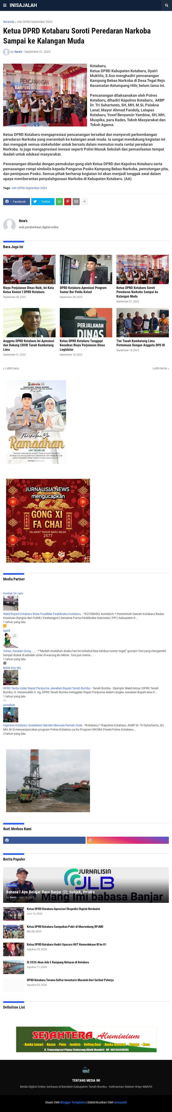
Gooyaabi (120, 1102)
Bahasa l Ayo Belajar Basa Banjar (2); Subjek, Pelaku (50, 891)
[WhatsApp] (59, 201)
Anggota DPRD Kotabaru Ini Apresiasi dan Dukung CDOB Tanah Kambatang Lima (28, 345)
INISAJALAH (23, 5)
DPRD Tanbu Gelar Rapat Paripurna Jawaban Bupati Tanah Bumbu (46, 688)
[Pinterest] (67, 201)
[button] (5, 5)
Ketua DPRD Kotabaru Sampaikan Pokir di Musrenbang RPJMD (65, 927)
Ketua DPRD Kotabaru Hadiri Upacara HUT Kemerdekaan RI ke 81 (67, 944)
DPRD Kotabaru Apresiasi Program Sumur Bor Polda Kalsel (83, 290)
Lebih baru (12, 368)
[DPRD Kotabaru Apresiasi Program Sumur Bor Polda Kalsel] (86, 269)
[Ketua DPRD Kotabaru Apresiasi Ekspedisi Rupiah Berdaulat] (13, 914)
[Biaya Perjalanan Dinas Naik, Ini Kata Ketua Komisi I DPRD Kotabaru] (29, 269)
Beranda (8, 21)
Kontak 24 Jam (13, 593)
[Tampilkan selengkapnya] (84, 201)
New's (23, 221)
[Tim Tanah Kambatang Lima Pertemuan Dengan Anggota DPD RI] (142, 322)
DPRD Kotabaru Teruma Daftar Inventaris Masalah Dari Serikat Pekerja (70, 980)
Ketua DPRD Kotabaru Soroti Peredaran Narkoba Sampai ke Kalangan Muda (137, 292)
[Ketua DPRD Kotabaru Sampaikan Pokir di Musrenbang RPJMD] (13, 931)
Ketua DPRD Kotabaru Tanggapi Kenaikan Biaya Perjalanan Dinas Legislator (82, 345)
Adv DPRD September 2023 (34, 21)
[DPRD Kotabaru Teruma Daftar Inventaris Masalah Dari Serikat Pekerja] (13, 985)
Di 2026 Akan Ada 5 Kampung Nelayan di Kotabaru (58, 962)
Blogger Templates (73, 1102)
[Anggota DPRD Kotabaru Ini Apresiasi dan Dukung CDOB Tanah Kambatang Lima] (29, 322)
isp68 (6, 630)
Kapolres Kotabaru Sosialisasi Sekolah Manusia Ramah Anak (42, 725)
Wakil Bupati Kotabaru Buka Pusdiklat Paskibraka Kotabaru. (42, 614)
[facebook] (44, 840)
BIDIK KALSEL (12, 668)
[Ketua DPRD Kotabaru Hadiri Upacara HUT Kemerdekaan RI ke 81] (13, 949)
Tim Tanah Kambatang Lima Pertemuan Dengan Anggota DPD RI (140, 343)
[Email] (76, 201)
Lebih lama (159, 368)
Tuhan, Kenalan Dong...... (19, 651)
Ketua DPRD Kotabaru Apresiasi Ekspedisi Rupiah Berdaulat (63, 909)
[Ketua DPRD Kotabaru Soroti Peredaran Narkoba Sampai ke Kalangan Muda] (142, 269)
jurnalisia (9, 705)
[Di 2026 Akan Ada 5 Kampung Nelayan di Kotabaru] (13, 967)
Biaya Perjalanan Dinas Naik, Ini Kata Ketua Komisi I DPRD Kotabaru (28, 290)
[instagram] (128, 840)
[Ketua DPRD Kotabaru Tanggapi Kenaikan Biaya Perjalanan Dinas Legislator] (86, 322)
